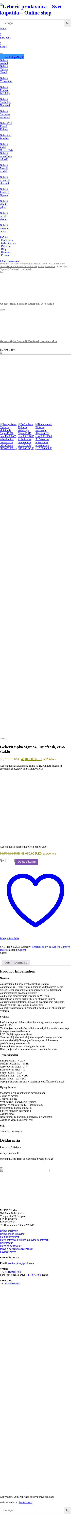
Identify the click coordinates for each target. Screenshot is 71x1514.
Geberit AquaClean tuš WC (6, 156)
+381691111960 (13, 1271)
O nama (5, 255)
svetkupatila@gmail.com (21, 1263)
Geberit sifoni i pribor (4, 204)
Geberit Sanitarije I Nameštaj (5, 102)
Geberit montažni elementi (5, 180)
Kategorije (14, 56)
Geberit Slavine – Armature (5, 114)
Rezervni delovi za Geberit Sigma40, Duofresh (31, 266)
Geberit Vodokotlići (6, 80)
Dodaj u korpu (27, 861)
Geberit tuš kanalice (5, 137)
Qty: (2, 860)
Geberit (22, 949)
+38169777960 (33, 1274)
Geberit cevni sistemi (4, 216)
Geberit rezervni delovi (4, 228)
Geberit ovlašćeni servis (9, 261)
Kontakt (5, 252)
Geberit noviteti (4, 62)
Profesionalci (25, 1502)
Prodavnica (7, 240)
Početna (4, 237)
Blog (3, 249)
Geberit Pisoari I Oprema (4, 192)
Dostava (5, 246)
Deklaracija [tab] (20, 962)
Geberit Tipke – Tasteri (4, 69)
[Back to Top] (1, 1167)
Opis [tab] (7, 962)
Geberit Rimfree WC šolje (5, 90)
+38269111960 (12, 1283)
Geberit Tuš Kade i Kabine (6, 126)
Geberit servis (8, 243)
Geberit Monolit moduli (4, 168)
